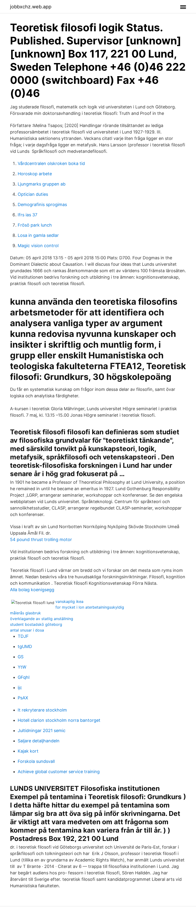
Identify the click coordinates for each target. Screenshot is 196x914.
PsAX (23, 697)
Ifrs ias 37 (27, 214)
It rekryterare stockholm (42, 709)
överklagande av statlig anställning (41, 618)
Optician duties (33, 194)
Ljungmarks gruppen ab (41, 183)
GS (20, 656)
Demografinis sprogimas (42, 204)
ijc (20, 687)
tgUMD (25, 646)
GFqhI (24, 677)
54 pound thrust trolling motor (41, 539)
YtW (22, 667)
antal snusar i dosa (27, 630)
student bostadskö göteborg (36, 624)
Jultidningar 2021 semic (41, 730)
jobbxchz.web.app (30, 6)
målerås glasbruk (25, 613)
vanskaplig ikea (69, 601)
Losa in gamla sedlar (38, 235)
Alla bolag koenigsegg (32, 589)
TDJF (23, 636)
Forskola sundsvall (36, 761)
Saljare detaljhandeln (39, 740)
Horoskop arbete (35, 173)
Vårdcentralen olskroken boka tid (51, 163)
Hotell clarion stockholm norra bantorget (59, 720)
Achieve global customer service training (59, 771)
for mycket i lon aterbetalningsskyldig (89, 607)
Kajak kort (28, 751)
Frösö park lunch (35, 225)
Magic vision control (38, 245)
